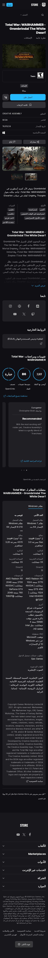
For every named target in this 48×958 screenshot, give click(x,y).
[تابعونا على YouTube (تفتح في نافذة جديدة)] (15, 315)
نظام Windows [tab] (35, 506)
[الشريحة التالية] (13, 158)
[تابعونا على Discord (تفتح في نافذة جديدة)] (37, 307)
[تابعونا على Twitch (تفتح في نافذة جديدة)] (33, 315)
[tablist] (24, 506)
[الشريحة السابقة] (34, 158)
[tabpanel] (24, 579)
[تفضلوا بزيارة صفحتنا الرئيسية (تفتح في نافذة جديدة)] (19, 307)
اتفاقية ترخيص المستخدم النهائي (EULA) (25, 341)
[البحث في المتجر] (43, 14)
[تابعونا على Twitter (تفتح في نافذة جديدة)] (24, 315)
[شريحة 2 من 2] (17, 176)
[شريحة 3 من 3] (21, 470)
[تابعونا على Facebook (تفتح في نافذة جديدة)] (28, 307)
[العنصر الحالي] (31, 176)
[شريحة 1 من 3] (26, 470)
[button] (24, 285)
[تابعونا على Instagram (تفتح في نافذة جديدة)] (10, 307)
